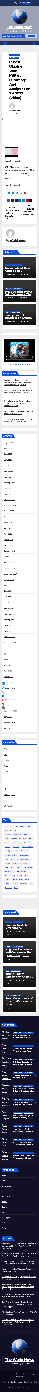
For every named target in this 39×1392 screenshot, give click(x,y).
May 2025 (8, 528)
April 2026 (8, 465)
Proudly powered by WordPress (13, 1374)
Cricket (30, 839)
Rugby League (10, 871)
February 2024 (9, 614)
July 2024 (8, 585)
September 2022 (10, 711)
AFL (12, 826)
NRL (12, 867)
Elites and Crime (27, 847)
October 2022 (9, 705)
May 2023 (8, 665)
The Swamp (23, 884)
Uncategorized (14, 54)
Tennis (7, 884)
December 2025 (10, 488)
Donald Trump (17, 843)
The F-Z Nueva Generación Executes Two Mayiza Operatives (24, 1104)
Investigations (24, 855)
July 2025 (8, 517)
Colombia (22, 839)
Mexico (15, 863)
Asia (7, 312)
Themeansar (19, 1377)
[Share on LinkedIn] (17, 193)
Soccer (19, 875)
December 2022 (10, 694)
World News (16, 111)
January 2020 (9, 722)
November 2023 (10, 631)
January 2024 (9, 620)
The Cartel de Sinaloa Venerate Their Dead (22, 1050)
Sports (6, 783)
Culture (7, 843)
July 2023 (8, 654)
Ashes (30, 826)
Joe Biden (14, 859)
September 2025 (10, 505)
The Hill (14, 884)
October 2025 (9, 500)
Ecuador (7, 847)
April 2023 (8, 671)
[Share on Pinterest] (25, 193)
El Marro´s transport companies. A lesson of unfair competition (28, 212)
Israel (6, 859)
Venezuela (8, 888)
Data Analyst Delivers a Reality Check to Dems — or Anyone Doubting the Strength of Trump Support (19, 1304)
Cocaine (14, 839)
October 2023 (9, 637)
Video (16, 888)
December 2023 (10, 625)
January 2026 (9, 483)
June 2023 (8, 660)
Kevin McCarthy (25, 859)
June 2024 (8, 591)
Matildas (7, 863)
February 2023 (9, 682)
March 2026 (8, 471)
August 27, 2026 (13, 931)
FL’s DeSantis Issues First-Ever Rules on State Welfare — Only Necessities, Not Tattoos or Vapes (18, 1322)
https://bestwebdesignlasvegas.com (19, 364)
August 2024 (9, 580)
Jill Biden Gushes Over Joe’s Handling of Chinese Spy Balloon (12, 213)
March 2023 (8, 677)
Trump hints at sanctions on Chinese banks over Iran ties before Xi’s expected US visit (18, 403)
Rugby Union (21, 871)
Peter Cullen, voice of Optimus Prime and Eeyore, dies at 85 (19, 1001)
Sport (26, 875)
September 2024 (10, 574)
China (7, 839)
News (6, 867)
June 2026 (8, 454)
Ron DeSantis (28, 867)
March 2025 (8, 540)
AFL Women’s (20, 826)
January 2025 (9, 551)
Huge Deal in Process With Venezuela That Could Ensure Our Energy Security (19, 393)
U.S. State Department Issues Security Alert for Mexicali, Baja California (23, 1064)
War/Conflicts (14, 57)
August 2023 (9, 648)
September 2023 (10, 642)
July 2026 (8, 448)
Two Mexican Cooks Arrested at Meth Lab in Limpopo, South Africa (23, 1131)
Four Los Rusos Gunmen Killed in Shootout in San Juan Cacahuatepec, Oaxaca (23, 1092)
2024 (6, 826)
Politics (8, 265)
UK (5, 789)
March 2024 (8, 608)
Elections (16, 847)
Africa (6, 749)
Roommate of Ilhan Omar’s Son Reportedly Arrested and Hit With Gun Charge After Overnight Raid (18, 382)
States (7, 879)
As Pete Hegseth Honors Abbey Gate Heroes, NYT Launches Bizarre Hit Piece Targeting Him (18, 1287)
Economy (27, 843)
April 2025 (8, 534)
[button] (31, 43)
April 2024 (8, 602)
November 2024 (10, 562)
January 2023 (9, 688)
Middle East (8, 772)
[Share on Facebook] (9, 193)
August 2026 (9, 443)
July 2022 (8, 717)
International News (11, 855)
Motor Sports (24, 863)
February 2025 (9, 545)
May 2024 (8, 597)
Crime (6, 766)
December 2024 (10, 557)
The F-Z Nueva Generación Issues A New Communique (24, 1077)
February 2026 (9, 477)
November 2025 (10, 494)
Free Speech (9, 851)
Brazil (26, 834)
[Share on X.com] (13, 193)
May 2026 (8, 460)
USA (6, 800)
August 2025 (9, 511)
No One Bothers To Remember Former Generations (21, 1037)
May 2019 (8, 728)
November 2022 (10, 700)
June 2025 (8, 523)
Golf (17, 851)
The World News (19, 27)
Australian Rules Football (13, 834)
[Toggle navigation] (18, 43)
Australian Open (10, 830)
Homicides (24, 851)
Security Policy (10, 875)
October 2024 (9, 568)
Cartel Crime (9, 760)
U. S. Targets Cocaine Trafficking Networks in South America (23, 1144)
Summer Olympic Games (20, 879)
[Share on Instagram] (21, 193)
